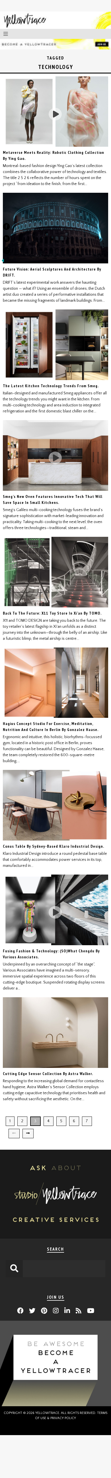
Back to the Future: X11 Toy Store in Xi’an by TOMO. (52, 613)
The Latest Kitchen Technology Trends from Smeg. (51, 385)
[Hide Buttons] (3, 262)
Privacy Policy (63, 1418)
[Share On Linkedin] (6, 252)
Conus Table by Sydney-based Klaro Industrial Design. (53, 846)
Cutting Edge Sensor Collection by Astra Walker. (48, 1073)
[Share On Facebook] (6, 228)
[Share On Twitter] (6, 240)
